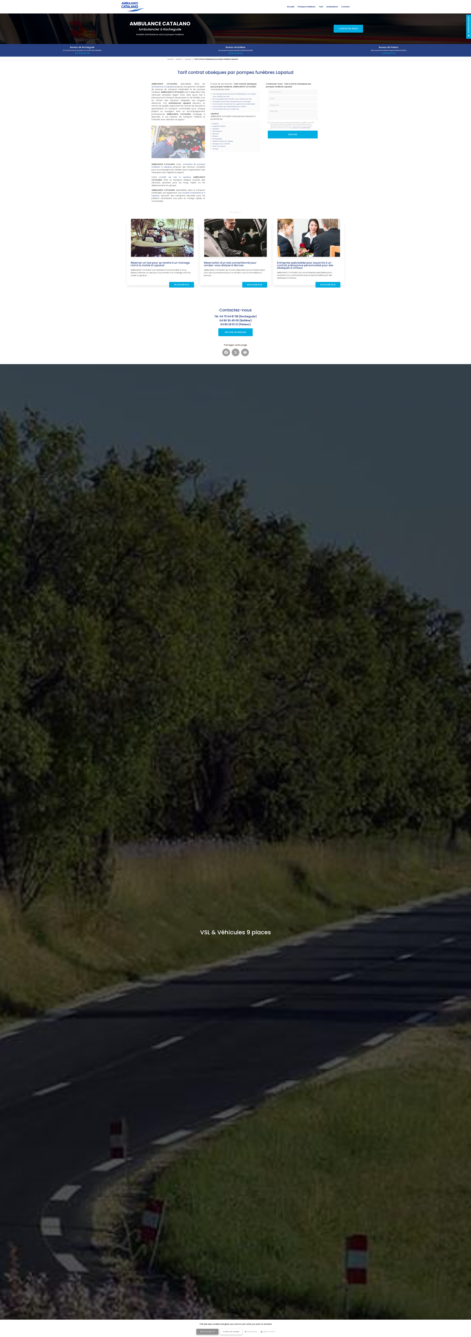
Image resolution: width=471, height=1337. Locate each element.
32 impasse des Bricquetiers (235, 50)
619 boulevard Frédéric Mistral (389, 50)
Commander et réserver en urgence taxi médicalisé (234, 104)
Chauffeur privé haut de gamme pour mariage (232, 101)
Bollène (216, 124)
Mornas (216, 134)
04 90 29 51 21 (388, 53)
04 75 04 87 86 (82, 53)
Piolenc (215, 136)
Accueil (290, 6)
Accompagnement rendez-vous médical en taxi (232, 99)
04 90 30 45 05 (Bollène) (235, 320)
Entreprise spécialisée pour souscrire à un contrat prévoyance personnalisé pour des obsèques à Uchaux (305, 265)
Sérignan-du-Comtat (221, 144)
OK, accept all (208, 1331)
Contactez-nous (348, 28)
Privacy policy (268, 1332)
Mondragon (217, 131)
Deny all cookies (231, 1331)
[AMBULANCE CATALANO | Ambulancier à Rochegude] (132, 6)
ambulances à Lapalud (162, 86)
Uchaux (215, 149)
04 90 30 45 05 (235, 53)
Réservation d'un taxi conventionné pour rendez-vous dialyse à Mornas (230, 264)
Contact (345, 6)
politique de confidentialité (301, 128)
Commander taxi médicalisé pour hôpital (229, 106)
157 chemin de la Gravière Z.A (82, 50)
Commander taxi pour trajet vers (226, 109)
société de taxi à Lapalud (174, 177)
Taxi (321, 6)
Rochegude (217, 139)
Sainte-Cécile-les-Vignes (223, 141)
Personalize (252, 1332)
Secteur (179, 59)
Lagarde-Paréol (219, 126)
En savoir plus (181, 284)
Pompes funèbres (306, 6)
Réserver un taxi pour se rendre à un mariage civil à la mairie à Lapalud (160, 264)
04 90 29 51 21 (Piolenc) (235, 324)
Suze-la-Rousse (219, 146)
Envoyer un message (235, 332)
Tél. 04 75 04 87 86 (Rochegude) (235, 316)
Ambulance (332, 6)
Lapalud (188, 59)
